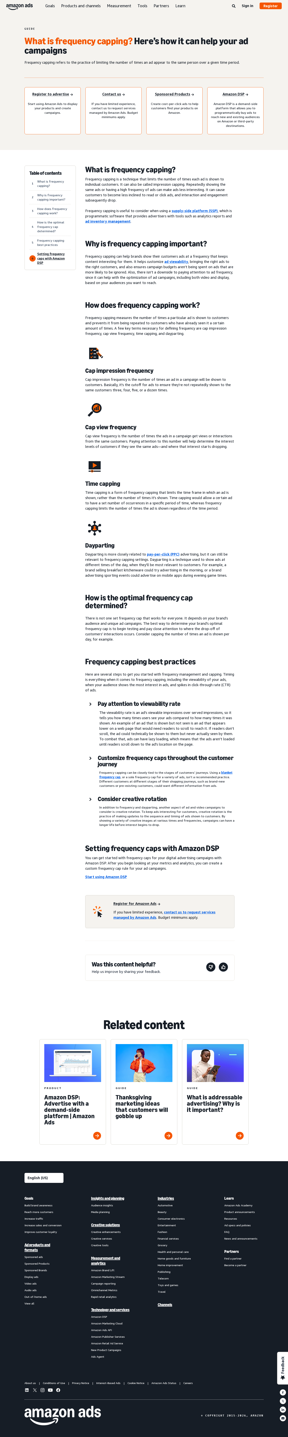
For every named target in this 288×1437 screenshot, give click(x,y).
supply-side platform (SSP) (195, 211)
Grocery (162, 1245)
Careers (188, 1383)
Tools (142, 6)
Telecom (163, 1278)
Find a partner (233, 1258)
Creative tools (100, 1245)
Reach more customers (38, 1212)
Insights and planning (107, 1198)
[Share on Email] (283, 1418)
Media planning (100, 1212)
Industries (166, 1198)
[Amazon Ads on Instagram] (42, 1390)
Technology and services (110, 1309)
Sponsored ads (33, 1257)
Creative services (101, 1238)
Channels (165, 1304)
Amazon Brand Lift (102, 1270)
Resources (230, 1218)
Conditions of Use (54, 1383)
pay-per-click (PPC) (163, 554)
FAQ (226, 1232)
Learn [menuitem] (229, 1198)
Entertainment (167, 1225)
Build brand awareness (38, 1205)
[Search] (233, 6)
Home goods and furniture (174, 1258)
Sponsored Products (37, 1263)
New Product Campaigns (106, 1350)
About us (30, 1383)
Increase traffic (33, 1218)
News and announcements (240, 1238)
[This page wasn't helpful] (211, 967)
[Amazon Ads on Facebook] (58, 1390)
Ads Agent (97, 1356)
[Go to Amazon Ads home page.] (62, 1415)
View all (29, 1303)
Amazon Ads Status (163, 1383)
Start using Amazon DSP (106, 877)
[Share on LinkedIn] (283, 1410)
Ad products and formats (37, 1247)
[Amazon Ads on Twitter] (34, 1390)
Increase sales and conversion (43, 1225)
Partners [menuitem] (231, 1251)
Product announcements (239, 1212)
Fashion (162, 1232)
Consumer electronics (171, 1218)
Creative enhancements (106, 1232)
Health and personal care (173, 1251)
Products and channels (81, 6)
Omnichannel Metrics (104, 1290)
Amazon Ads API (101, 1330)
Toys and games (168, 1285)
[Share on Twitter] (283, 1401)
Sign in (247, 6)
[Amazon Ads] (16, 6)
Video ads (30, 1283)
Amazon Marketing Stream (108, 1276)
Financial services (168, 1238)
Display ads (31, 1276)
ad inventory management (107, 221)
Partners (161, 6)
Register (271, 6)
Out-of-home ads (35, 1296)
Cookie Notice (136, 1383)
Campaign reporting (103, 1283)
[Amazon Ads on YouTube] (50, 1390)
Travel (162, 1291)
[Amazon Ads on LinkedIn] (26, 1390)
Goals (50, 6)
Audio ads (30, 1290)
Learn (180, 6)
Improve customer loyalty (40, 1232)
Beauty (162, 1212)
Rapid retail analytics (104, 1296)
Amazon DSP (99, 1316)
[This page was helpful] (223, 967)
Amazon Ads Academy (238, 1205)
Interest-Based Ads (108, 1383)
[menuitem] (44, 1277)
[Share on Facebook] (283, 1392)
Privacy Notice (80, 1383)
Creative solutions (105, 1225)
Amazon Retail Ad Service (107, 1343)
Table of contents (45, 173)
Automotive (165, 1205)
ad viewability (176, 261)
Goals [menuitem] (28, 1198)
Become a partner (235, 1265)
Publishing (164, 1271)
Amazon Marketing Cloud (106, 1323)
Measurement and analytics (105, 1261)
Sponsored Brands (35, 1270)
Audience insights (102, 1205)
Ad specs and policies (237, 1225)
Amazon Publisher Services (108, 1336)
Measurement (119, 6)
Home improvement (170, 1265)
